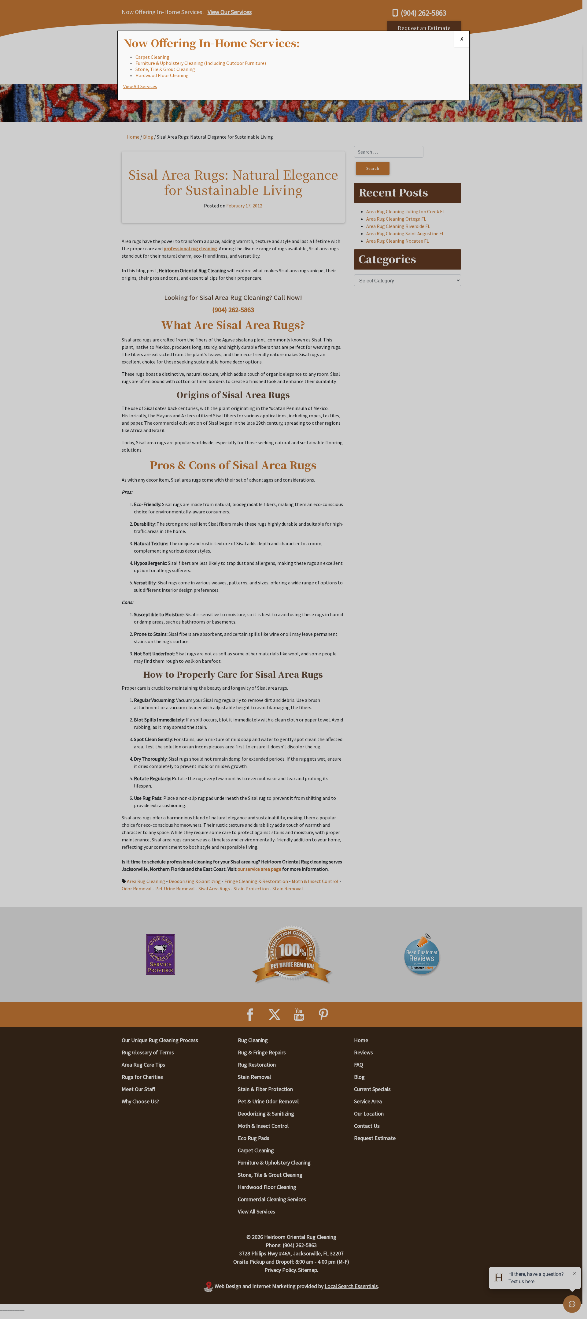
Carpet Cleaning (152, 57)
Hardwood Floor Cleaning (162, 75)
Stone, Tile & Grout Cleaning (165, 69)
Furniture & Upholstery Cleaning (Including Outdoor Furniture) (200, 63)
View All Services (140, 86)
